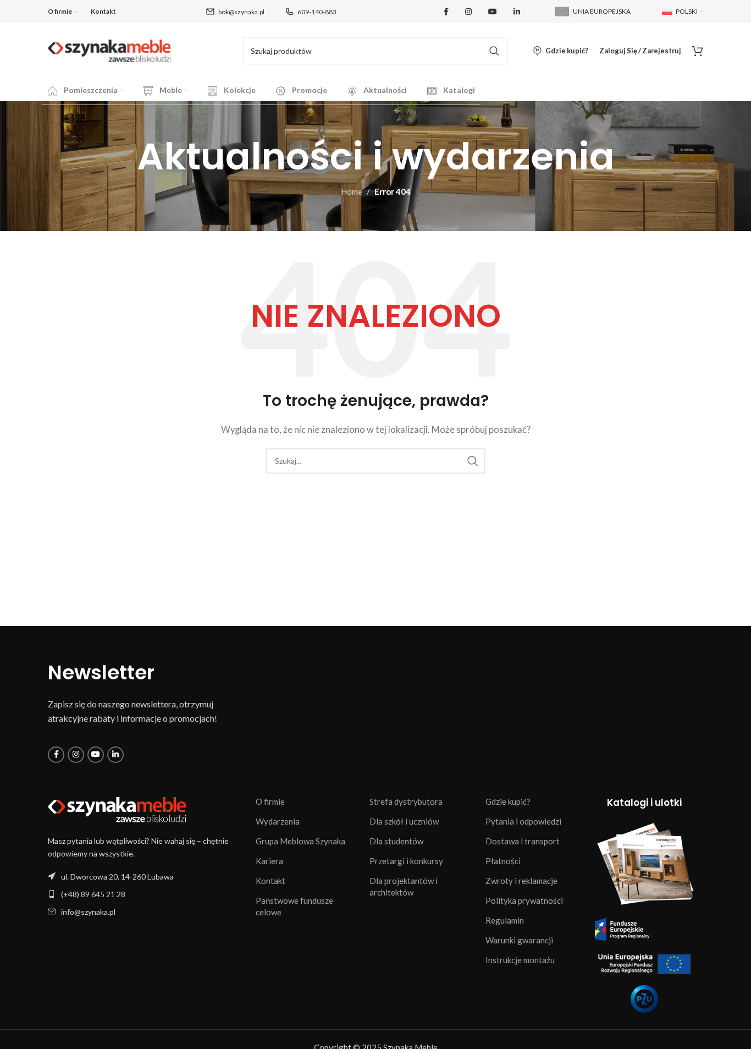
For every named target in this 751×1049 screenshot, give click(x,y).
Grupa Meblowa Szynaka (300, 841)
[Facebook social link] (446, 11)
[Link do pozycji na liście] (146, 894)
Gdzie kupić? (508, 801)
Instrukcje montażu (520, 960)
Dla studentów (396, 841)
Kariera (269, 861)
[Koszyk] (698, 51)
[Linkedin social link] (516, 11)
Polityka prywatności (524, 900)
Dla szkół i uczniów (404, 821)
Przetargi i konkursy (406, 861)
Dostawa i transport (522, 841)
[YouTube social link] (492, 11)
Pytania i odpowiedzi (523, 821)
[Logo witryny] (109, 49)
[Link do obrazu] (117, 809)
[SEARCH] (493, 51)
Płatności (503, 861)
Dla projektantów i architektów (403, 886)
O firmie (270, 801)
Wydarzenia (278, 821)
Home (351, 191)
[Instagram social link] (468, 11)
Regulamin (504, 920)
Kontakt (270, 881)
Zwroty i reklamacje (521, 881)
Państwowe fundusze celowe (294, 906)
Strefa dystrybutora (406, 801)
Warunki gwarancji (519, 940)
